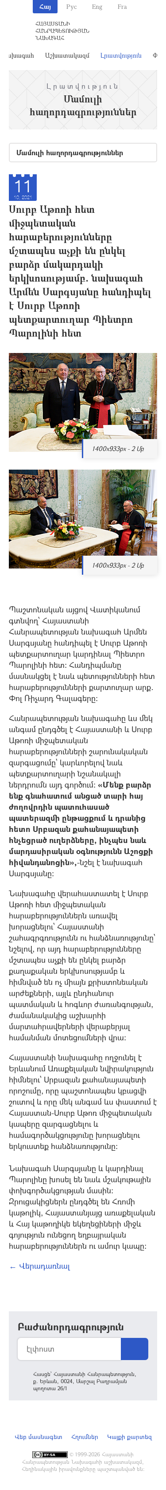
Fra (122, 6)
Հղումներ (84, 1436)
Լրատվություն (121, 55)
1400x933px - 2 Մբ (118, 448)
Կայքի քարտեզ (129, 1436)
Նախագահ (17, 55)
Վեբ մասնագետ (38, 1436)
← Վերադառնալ (39, 1265)
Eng (97, 6)
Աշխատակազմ (67, 55)
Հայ (45, 6)
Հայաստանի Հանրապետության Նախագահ (62, 30)
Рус (71, 6)
